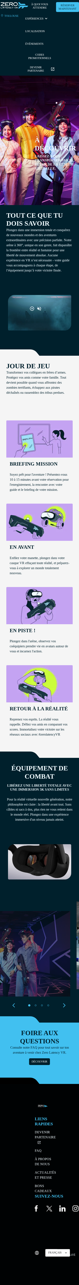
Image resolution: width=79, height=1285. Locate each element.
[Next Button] (64, 1005)
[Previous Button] (15, 1005)
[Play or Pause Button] (32, 308)
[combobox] (57, 1253)
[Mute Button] (39, 308)
